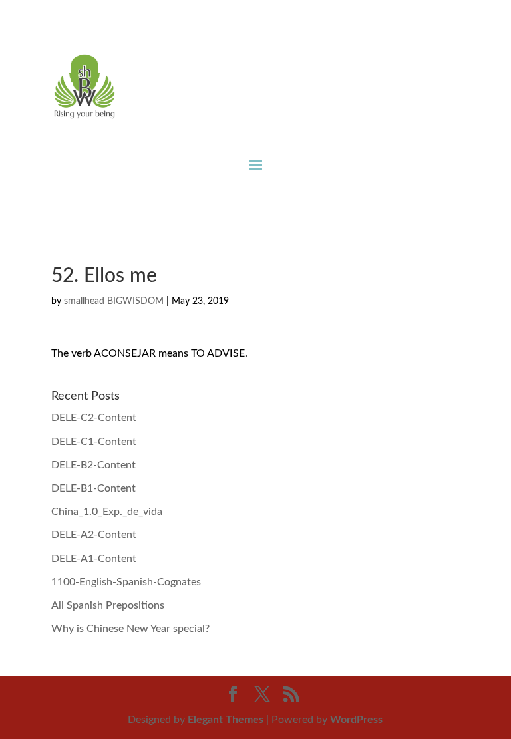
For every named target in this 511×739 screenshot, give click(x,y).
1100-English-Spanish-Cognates (126, 582)
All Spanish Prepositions (107, 605)
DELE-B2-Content (93, 465)
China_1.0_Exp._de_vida (106, 511)
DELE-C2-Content (93, 417)
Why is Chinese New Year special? (130, 628)
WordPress (356, 719)
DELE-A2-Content (93, 534)
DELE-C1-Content (93, 441)
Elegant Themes (225, 719)
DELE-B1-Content (93, 488)
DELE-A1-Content (93, 558)
